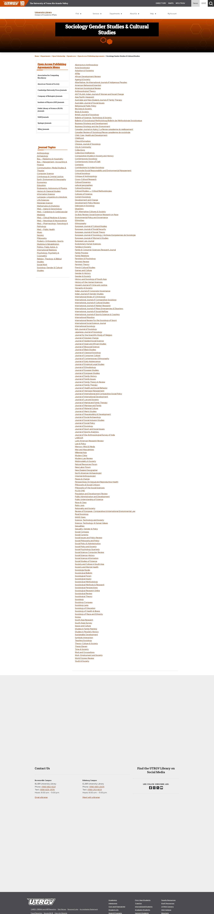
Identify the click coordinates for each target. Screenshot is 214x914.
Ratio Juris (79, 505)
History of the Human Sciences (89, 282)
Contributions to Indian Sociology (89, 167)
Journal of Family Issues (85, 379)
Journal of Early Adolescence (88, 361)
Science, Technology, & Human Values (91, 523)
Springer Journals (44, 123)
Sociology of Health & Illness (87, 611)
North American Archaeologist (88, 473)
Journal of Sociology (84, 426)
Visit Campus (166, 909)
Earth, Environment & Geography (51, 179)
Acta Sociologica (82, 67)
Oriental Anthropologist (85, 476)
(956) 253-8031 (94, 789)
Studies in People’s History (87, 631)
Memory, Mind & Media (85, 446)
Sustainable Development (86, 634)
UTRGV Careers (167, 906)
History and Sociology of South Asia (91, 279)
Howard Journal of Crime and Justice (91, 285)
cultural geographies (84, 185)
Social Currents (81, 534)
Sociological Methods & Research (89, 584)
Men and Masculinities (84, 449)
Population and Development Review (91, 493)
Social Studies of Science (86, 561)
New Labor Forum (83, 467)
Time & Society (82, 649)
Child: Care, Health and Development (91, 135)
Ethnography (80, 223)
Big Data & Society (83, 108)
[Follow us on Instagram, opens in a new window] (154, 787)
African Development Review (88, 76)
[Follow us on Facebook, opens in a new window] (150, 787)
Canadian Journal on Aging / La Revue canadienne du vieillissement (104, 129)
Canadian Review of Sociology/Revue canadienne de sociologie (102, 132)
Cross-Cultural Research (85, 179)
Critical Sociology (82, 173)
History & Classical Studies (49, 191)
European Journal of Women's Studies (91, 238)
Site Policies (62, 909)
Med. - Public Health (46, 229)
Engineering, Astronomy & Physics (52, 188)
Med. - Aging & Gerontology (49, 208)
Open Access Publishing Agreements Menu (52, 65)
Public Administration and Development (92, 496)
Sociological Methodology (86, 581)
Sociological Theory (83, 596)
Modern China (81, 455)
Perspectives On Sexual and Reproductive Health (96, 482)
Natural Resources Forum (86, 464)
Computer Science (45, 173)
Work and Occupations (85, 652)
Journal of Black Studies (85, 349)
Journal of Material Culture (86, 408)
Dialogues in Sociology (85, 205)
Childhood (79, 138)
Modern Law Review (84, 458)
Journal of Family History (86, 376)
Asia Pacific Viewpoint (84, 97)
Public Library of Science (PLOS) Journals (50, 109)
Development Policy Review (87, 202)
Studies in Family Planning (86, 628)
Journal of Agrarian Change (87, 338)
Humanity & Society (83, 288)
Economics (42, 182)
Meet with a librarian (91, 797)
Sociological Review (83, 593)
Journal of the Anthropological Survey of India (95, 435)
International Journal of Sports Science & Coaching (97, 314)
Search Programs (115, 913)
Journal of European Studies (87, 373)
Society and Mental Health (86, 567)
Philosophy (42, 238)
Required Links (73, 909)
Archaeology (42, 156)
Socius (78, 617)
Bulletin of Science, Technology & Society (93, 117)
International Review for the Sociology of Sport (96, 320)
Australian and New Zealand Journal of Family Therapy (98, 100)
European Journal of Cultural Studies (91, 226)
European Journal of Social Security (90, 229)
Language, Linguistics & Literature (52, 197)
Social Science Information (86, 558)
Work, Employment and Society (89, 655)
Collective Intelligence (85, 152)
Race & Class (80, 502)
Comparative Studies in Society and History (94, 156)
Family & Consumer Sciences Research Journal (95, 249)
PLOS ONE (80, 490)
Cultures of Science (84, 194)
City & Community (83, 147)
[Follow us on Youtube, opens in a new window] (161, 787)
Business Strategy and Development (91, 123)
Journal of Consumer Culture (87, 355)
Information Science (46, 194)
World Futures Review (84, 658)
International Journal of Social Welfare (91, 311)
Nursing (40, 235)
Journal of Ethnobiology (85, 367)
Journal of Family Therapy (86, 385)
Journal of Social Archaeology (88, 417)
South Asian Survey (83, 623)
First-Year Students (142, 900)
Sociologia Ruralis (82, 570)
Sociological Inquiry (83, 578)
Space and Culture (83, 625)
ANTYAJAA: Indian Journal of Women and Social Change (99, 94)
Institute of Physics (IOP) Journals (51, 102)
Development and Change (86, 200)
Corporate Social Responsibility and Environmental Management (103, 170)
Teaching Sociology (83, 640)
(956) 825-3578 (47, 789)
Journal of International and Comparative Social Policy (98, 393)
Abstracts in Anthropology (86, 64)
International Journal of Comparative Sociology (95, 299)
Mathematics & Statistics (48, 206)
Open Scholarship (58, 56)
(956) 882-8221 (48, 786)
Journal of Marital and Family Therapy (91, 402)
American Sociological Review (88, 88)
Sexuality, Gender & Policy (86, 529)
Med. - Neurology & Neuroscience (52, 220)
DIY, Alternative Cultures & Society (90, 211)
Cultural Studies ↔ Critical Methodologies (93, 191)
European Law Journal (84, 241)
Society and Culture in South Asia (89, 564)
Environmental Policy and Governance (91, 217)
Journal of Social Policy (85, 423)
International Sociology (85, 326)
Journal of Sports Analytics (87, 432)
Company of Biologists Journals (50, 96)
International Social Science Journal (90, 323)
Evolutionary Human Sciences (88, 244)
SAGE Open (80, 517)
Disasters (79, 208)
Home (37, 56)
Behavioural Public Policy (85, 106)
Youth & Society (82, 661)
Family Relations (82, 255)
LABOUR (79, 437)
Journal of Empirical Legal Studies (89, 364)
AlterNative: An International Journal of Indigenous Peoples (101, 82)
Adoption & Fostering (84, 70)
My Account (172, 14)
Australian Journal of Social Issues (89, 103)
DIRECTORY (161, 3)
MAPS (171, 3)
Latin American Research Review (89, 440)
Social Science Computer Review (89, 552)
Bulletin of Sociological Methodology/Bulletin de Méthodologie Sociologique (108, 120)
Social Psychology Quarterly (87, 549)
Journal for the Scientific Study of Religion (93, 335)
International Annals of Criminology (90, 296)
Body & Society (82, 111)
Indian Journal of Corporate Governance (92, 291)
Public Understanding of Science (89, 499)
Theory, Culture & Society (86, 643)
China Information (83, 141)
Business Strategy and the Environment (92, 126)
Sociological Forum (83, 576)
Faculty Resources (168, 900)
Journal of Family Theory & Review (90, 382)
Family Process (81, 252)
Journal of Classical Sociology (88, 352)
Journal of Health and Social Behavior (91, 388)
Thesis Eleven (81, 646)
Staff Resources (167, 903)
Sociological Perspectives (86, 587)
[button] (211, 3)
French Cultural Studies (85, 267)
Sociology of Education (85, 608)
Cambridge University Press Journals (52, 90)
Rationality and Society (85, 508)
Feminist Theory (82, 264)
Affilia (77, 73)
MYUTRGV (180, 3)
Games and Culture (83, 270)
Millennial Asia (81, 452)
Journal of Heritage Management (89, 390)
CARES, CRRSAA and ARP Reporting (43, 909)
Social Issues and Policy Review (88, 537)
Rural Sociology (81, 514)
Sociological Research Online (87, 590)
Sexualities (79, 526)
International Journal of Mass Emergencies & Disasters (99, 308)
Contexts (79, 164)
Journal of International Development (91, 396)
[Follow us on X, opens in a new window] (157, 787)
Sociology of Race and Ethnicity (89, 614)
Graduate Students (142, 909)
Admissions (113, 903)
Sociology (79, 599)
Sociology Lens (81, 605)
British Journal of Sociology (87, 114)
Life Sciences (43, 200)
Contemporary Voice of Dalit (87, 161)
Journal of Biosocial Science (87, 346)
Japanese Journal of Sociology (88, 332)
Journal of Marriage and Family (88, 405)
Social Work (42, 264)
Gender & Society (83, 276)
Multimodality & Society (85, 461)
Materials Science (45, 203)
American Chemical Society (49, 84)
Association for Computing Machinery (48, 76)
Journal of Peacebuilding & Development (93, 414)
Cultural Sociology (83, 188)
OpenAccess (71, 56)
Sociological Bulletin (83, 573)
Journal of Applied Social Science (89, 341)
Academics (113, 900)
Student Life (113, 909)
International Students (143, 906)
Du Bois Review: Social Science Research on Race (96, 214)
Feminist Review (82, 261)
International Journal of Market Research (93, 305)
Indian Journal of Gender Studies (89, 294)
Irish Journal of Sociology (86, 329)
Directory (165, 913)
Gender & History (83, 273)
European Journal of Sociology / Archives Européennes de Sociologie (105, 235)
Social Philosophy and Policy (87, 540)
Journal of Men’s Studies (86, 411)
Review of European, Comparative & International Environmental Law (105, 511)
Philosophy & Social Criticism (87, 484)
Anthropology (43, 153)
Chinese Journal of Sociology (88, 144)
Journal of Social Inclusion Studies (89, 420)
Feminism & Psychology (85, 258)
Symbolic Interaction (84, 637)
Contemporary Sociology (86, 158)
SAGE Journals (43, 117)
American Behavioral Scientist (88, 85)
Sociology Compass (84, 602)
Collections (80, 150)
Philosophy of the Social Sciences (90, 487)
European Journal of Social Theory (90, 232)
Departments (45, 56)
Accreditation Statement (89, 909)
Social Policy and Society (86, 546)
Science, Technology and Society (89, 520)
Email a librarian (41, 797)
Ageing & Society (82, 79)
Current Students (142, 913)
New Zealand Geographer (86, 470)
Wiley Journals (43, 129)
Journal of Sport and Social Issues (90, 429)
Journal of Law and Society (87, 399)
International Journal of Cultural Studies (92, 302)
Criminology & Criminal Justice (50, 176)
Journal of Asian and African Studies (90, 344)
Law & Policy (80, 443)
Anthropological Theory (85, 91)
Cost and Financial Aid (117, 906)
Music (39, 232)
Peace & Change (82, 479)
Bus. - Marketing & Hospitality (50, 159)
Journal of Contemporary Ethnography (92, 358)
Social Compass (82, 532)
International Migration (85, 317)
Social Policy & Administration (88, 543)
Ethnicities (79, 220)
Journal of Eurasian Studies (87, 370)
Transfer (138, 903)
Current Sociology (83, 197)
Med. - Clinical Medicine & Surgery (51, 217)
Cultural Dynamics (83, 182)
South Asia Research (84, 620)
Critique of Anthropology (86, 176)
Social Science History (85, 555)
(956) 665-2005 (96, 786)
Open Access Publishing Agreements (91, 56)
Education (41, 185)
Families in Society (83, 247)
